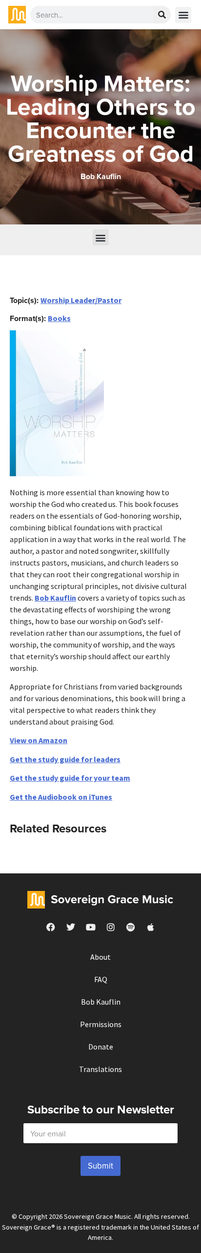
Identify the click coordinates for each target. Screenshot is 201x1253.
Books (59, 318)
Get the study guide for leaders (65, 759)
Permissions (100, 1024)
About (100, 957)
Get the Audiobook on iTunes (61, 797)
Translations (100, 1069)
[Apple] (151, 927)
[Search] (162, 14)
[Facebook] (51, 927)
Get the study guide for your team (70, 778)
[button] (183, 15)
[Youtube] (91, 927)
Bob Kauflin (55, 598)
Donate (100, 1046)
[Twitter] (71, 927)
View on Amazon (38, 740)
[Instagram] (111, 927)
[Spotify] (131, 927)
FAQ (100, 979)
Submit (100, 1166)
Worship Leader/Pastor (80, 300)
